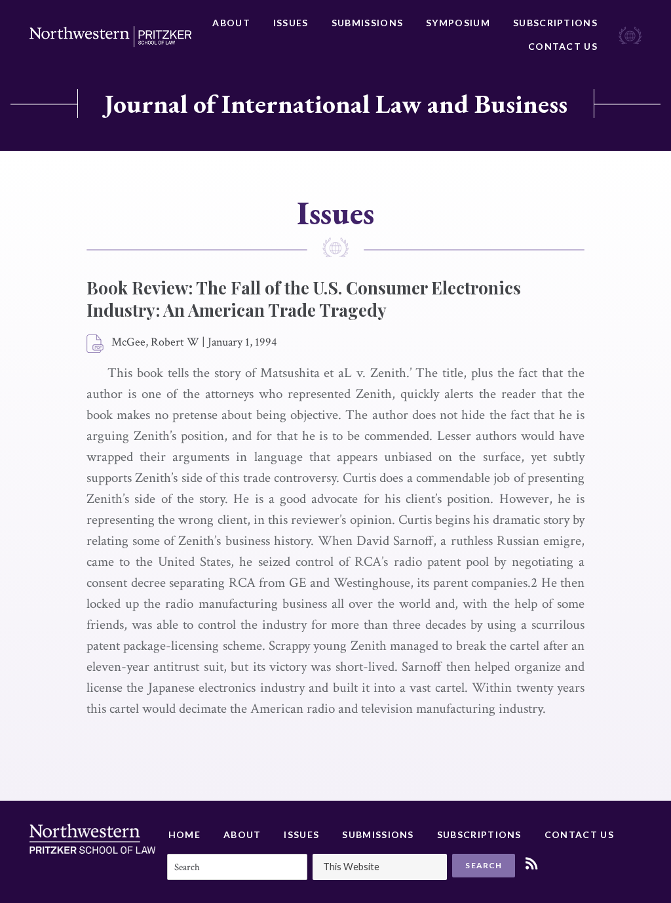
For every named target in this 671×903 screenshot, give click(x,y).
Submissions (367, 22)
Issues (291, 22)
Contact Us (563, 46)
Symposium (458, 22)
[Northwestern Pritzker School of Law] (110, 36)
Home (184, 834)
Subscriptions (555, 22)
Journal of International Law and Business (335, 103)
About (231, 22)
